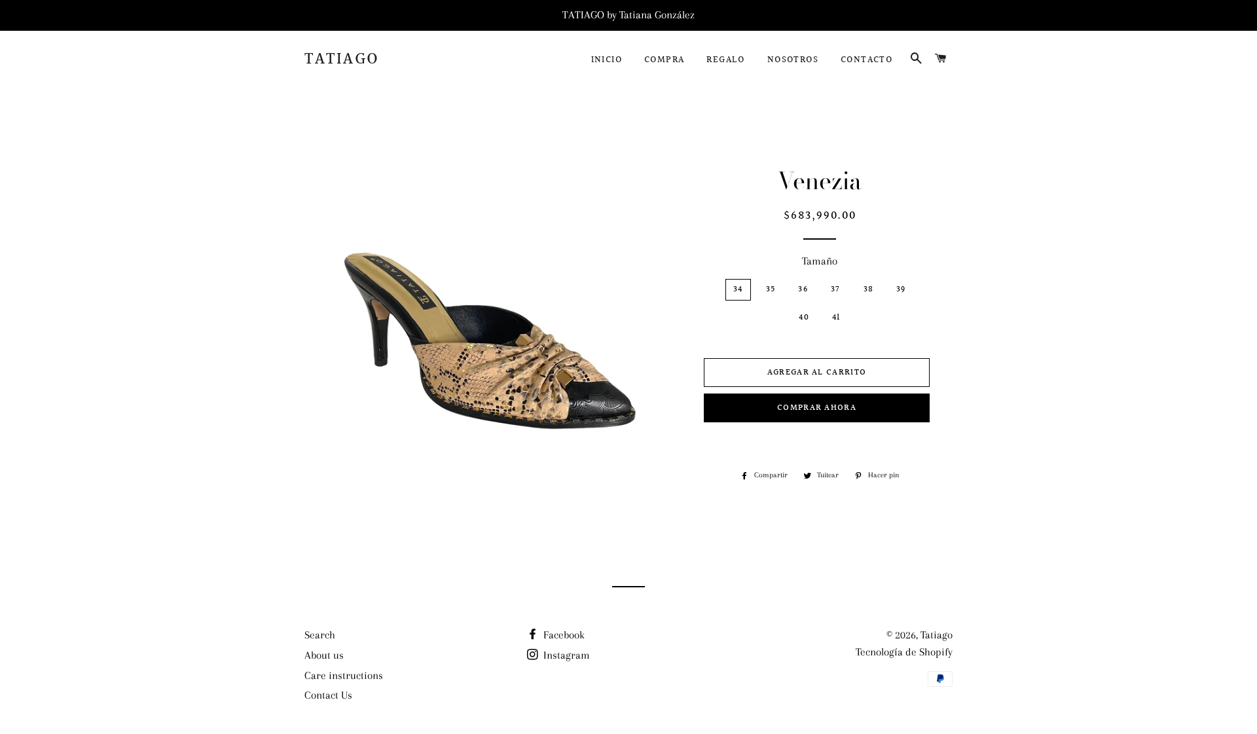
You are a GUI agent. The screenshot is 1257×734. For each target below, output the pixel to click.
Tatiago (342, 59)
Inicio (606, 60)
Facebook (563, 635)
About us (324, 655)
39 (901, 289)
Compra (664, 60)
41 (836, 317)
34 (738, 289)
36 (803, 289)
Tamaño (819, 261)
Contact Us (328, 695)
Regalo (725, 60)
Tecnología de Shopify (904, 652)
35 (771, 289)
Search (319, 635)
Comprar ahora (816, 407)
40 (804, 317)
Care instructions (343, 675)
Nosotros (792, 60)
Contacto (866, 60)
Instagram (565, 655)
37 (836, 289)
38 (869, 289)
